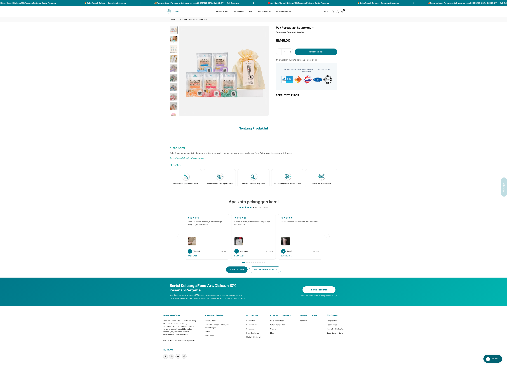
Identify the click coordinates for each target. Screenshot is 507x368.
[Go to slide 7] (255, 262)
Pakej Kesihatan (252, 333)
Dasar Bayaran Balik (335, 333)
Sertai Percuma (319, 289)
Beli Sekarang (216, 3)
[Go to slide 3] (247, 262)
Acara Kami (209, 336)
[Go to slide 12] (264, 262)
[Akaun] (337, 11)
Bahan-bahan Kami (278, 325)
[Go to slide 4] (249, 262)
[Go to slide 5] (251, 262)
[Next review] (327, 236)
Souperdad (250, 329)
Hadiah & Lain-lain (254, 337)
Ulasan (273, 329)
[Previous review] (180, 236)
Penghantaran (333, 321)
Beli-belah (239, 11)
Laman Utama (222, 11)
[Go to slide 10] (260, 262)
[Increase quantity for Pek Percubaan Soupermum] (290, 52)
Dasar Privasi (332, 325)
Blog (272, 333)
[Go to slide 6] (253, 262)
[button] (262, 71)
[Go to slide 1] (243, 262)
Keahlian (303, 321)
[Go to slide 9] (259, 262)
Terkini (207, 332)
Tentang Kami (264, 11)
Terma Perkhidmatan (335, 329)
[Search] (332, 11)
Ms (325, 11)
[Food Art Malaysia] (173, 11)
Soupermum (251, 325)
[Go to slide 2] (246, 262)
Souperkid (250, 321)
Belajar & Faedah (283, 11)
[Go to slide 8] (257, 262)
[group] (224, 71)
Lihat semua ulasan (263, 269)
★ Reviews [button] (504, 187)
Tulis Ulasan (237, 269)
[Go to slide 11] (262, 262)
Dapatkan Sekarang (100, 3)
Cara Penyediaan (277, 321)
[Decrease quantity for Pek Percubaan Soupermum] (278, 52)
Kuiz (251, 11)
